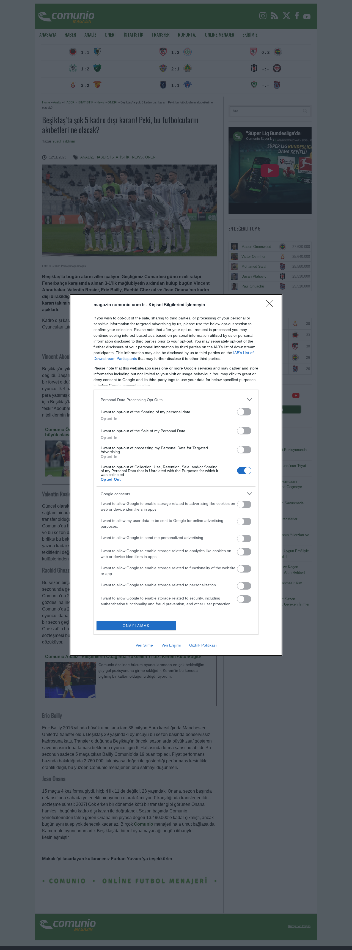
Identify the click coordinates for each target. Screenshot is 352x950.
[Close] (271, 305)
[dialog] (176, 475)
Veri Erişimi (171, 645)
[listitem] (176, 400)
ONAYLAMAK (136, 626)
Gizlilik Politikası (203, 645)
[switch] (244, 411)
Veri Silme (144, 645)
